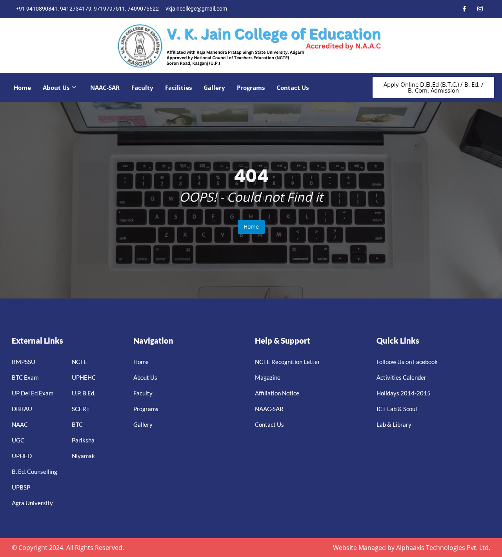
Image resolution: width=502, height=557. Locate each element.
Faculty (142, 87)
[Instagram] (480, 9)
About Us (56, 87)
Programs (251, 87)
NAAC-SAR (105, 87)
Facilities (178, 87)
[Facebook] (464, 9)
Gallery (214, 87)
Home (22, 87)
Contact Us (292, 87)
